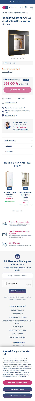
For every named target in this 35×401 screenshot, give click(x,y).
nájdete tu (23, 376)
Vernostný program (17, 326)
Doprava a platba (17, 334)
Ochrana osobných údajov (17, 337)
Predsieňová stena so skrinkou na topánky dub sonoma (25, 195)
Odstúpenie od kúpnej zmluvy (17, 330)
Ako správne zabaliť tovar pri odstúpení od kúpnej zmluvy (17, 322)
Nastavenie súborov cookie (17, 396)
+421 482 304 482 (21, 127)
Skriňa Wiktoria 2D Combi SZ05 (10, 193)
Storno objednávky (17, 314)
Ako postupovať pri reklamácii (18, 317)
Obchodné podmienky (17, 310)
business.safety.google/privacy (22, 374)
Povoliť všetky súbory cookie (17, 383)
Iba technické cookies (17, 389)
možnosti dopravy (7, 72)
